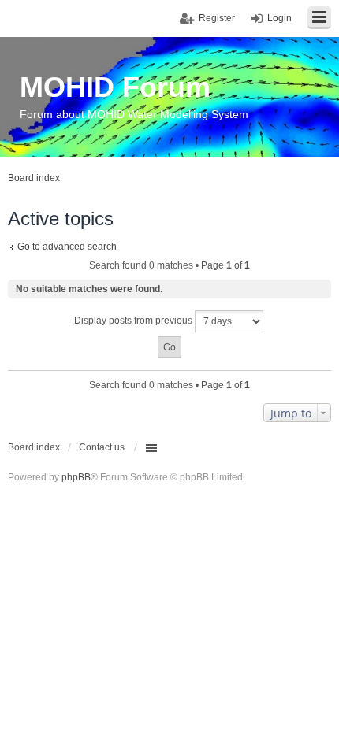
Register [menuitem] (217, 18)
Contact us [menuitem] (102, 447)
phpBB (76, 477)
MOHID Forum (115, 87)
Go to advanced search (67, 246)
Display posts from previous (134, 320)
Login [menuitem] (279, 18)
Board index (34, 447)
